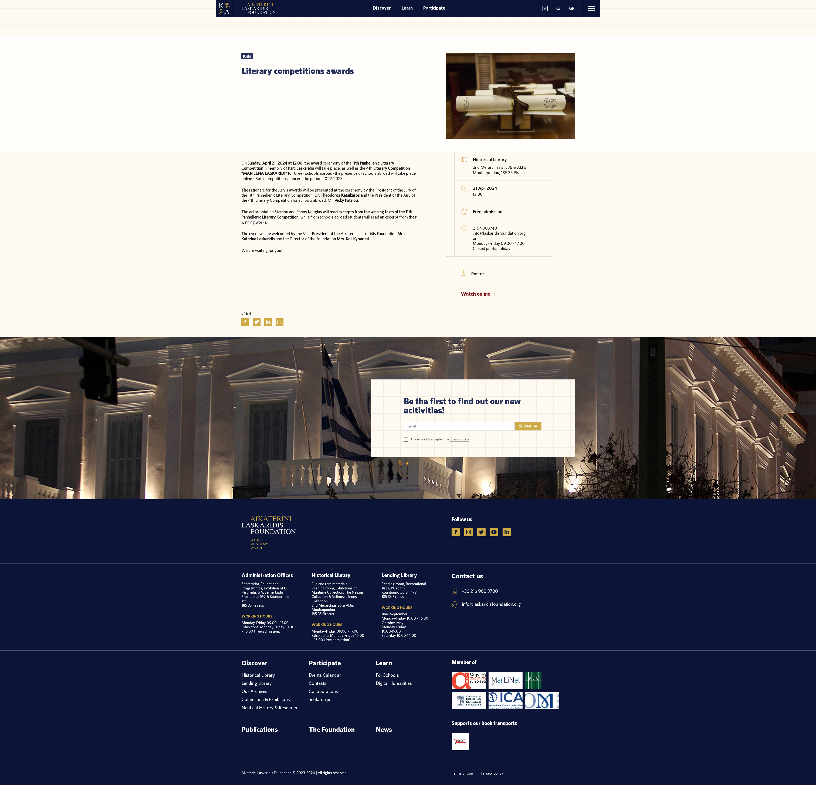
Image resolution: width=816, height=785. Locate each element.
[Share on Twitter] (257, 322)
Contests (317, 683)
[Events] (545, 9)
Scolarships (320, 699)
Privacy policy (492, 773)
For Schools (387, 675)
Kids (247, 56)
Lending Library (257, 683)
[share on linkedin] (268, 322)
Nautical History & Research (269, 708)
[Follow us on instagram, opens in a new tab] (468, 532)
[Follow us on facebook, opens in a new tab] (456, 532)
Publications (260, 729)
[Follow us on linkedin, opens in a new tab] (507, 532)
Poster (477, 273)
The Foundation (332, 729)
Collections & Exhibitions (266, 699)
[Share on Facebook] (245, 322)
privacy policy (459, 439)
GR (571, 8)
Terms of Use (462, 773)
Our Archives (254, 691)
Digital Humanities (394, 683)
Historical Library (258, 675)
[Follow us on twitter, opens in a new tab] (481, 532)
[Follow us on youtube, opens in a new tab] (494, 532)
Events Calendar (325, 675)
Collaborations (323, 691)
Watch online (475, 293)
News (384, 729)
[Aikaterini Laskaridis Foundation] (224, 8)
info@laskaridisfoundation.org (491, 604)
